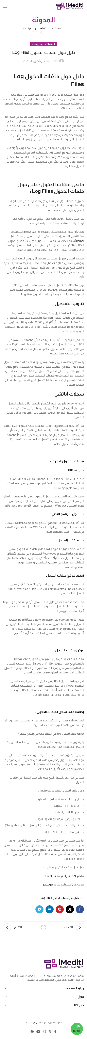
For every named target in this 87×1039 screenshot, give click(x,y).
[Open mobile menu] (5, 6)
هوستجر (48, 884)
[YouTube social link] (38, 1032)
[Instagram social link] (44, 1032)
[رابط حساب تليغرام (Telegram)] (39, 909)
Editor (54, 61)
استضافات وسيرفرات (36, 28)
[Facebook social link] (80, 909)
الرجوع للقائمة (43, 927)
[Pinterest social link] (60, 909)
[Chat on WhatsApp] (77, 1029)
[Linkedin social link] (50, 909)
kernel (80, 240)
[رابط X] (70, 909)
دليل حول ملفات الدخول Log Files (59, 898)
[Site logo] (70, 5)
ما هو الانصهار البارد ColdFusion (64, 876)
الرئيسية (59, 28)
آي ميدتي (34, 1022)
